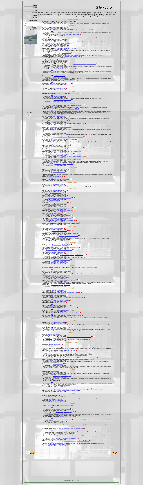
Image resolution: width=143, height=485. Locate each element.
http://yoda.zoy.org (58, 364)
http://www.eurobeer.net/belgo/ (56, 195)
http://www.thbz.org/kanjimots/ (60, 244)
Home (35, 5)
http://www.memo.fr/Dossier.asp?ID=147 (69, 108)
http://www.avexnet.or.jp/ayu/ (69, 307)
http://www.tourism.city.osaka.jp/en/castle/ (68, 151)
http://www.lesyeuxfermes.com (60, 27)
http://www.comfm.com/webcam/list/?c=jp (57, 444)
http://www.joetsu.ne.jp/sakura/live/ (65, 433)
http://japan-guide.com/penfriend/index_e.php (77, 339)
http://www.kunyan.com (54, 205)
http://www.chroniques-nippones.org (65, 145)
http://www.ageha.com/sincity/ (63, 215)
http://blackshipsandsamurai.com (66, 139)
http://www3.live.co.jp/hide (72, 315)
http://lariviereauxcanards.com (64, 43)
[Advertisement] (30, 79)
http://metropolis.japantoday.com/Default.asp (83, 267)
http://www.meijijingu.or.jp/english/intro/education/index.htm (68, 136)
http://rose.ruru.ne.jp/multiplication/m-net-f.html (79, 337)
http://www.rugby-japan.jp (66, 416)
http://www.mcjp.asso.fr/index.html (75, 159)
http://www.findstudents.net (58, 172)
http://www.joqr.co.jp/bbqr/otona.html (61, 285)
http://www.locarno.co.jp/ (58, 290)
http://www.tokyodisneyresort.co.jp (64, 154)
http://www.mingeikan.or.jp (67, 113)
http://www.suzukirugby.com (58, 421)
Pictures (34, 17)
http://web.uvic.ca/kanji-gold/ (56, 400)
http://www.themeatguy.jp (57, 96)
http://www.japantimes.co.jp (60, 277)
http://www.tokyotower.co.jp (57, 149)
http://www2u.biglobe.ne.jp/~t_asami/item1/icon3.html (70, 257)
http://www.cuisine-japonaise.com (62, 100)
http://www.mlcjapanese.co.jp (71, 247)
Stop (30, 44)
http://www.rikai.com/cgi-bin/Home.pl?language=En (59, 250)
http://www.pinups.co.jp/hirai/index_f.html (67, 292)
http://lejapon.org (55, 371)
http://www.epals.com (52, 334)
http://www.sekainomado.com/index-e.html (66, 438)
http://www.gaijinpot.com (55, 176)
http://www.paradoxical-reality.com (63, 310)
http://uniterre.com (66, 53)
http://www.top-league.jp (65, 409)
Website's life (32, 20)
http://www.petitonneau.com (60, 203)
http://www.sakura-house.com (59, 231)
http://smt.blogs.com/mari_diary (72, 56)
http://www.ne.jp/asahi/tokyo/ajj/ (64, 412)
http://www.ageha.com (53, 200)
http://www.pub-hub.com (55, 213)
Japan (35, 7)
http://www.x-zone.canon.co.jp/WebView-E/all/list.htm (75, 440)
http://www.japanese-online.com (62, 260)
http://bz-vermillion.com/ (60, 295)
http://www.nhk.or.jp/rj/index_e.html (67, 280)
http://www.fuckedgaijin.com (61, 385)
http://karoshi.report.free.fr (58, 322)
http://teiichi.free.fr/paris (60, 327)
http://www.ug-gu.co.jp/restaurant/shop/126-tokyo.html (59, 220)
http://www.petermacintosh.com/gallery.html (81, 359)
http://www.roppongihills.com (59, 121)
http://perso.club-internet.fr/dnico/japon (66, 48)
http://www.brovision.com (55, 344)
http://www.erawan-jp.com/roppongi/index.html (59, 198)
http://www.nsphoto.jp (69, 350)
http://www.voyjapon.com (61, 239)
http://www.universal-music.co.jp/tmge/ (69, 312)
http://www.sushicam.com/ (72, 34)
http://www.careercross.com (58, 169)
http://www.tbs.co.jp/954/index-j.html (61, 275)
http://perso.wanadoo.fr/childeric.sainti (67, 132)
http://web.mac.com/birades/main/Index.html (67, 390)
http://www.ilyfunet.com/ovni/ (74, 105)
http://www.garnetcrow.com (66, 305)
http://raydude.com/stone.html (71, 223)
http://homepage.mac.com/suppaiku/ (62, 376)
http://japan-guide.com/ (66, 380)
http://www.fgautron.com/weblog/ (60, 39)
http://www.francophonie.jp (67, 80)
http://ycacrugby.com (65, 405)
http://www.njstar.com (53, 395)
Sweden (34, 12)
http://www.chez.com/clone (59, 116)
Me (36, 10)
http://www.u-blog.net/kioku (60, 45)
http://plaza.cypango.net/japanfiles (59, 127)
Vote (52, 22)
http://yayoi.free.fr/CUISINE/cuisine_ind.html (68, 93)
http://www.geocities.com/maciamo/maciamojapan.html (66, 123)
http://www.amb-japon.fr (68, 21)
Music (35, 15)
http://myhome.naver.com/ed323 (60, 300)
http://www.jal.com (56, 228)
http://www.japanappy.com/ (56, 252)
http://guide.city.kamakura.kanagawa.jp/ (68, 233)
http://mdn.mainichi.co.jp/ (61, 271)
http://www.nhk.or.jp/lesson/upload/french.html (71, 255)
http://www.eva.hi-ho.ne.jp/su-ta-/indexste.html (71, 428)
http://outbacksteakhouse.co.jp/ (64, 208)
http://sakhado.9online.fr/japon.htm (66, 68)
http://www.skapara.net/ (75, 297)
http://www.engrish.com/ (57, 184)
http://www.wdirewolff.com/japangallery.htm (74, 355)
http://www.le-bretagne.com (57, 190)
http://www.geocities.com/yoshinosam (68, 236)
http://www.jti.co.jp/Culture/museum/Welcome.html (71, 156)
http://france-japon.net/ (59, 76)
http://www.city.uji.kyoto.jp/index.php (64, 164)
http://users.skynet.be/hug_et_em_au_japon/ (84, 64)
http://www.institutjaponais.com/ (60, 83)
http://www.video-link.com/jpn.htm (82, 29)
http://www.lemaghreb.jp (56, 193)
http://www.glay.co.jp (60, 302)
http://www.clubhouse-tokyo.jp (63, 210)
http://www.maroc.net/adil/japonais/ (59, 262)
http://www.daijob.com (62, 179)
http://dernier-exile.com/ (59, 61)
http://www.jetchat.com (59, 88)
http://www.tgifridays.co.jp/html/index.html (60, 218)
